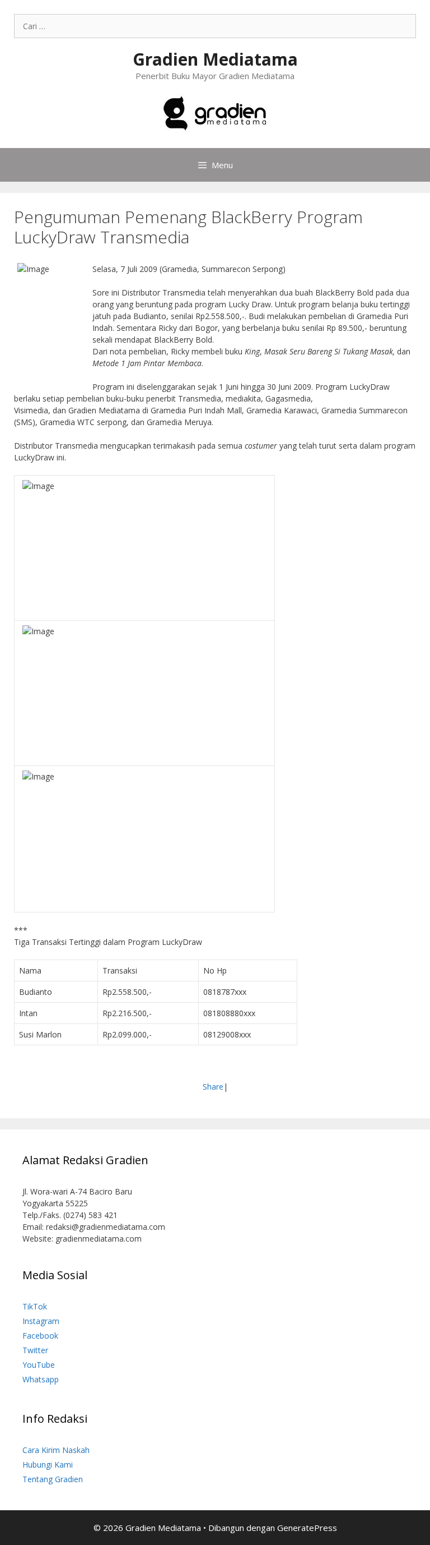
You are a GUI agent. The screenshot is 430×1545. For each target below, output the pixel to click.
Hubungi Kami (47, 1464)
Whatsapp (40, 1379)
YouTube (38, 1364)
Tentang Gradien (52, 1479)
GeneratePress (307, 1527)
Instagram (40, 1321)
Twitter (35, 1350)
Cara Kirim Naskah (56, 1450)
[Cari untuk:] (215, 26)
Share (213, 1086)
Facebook (40, 1335)
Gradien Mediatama (215, 59)
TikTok (34, 1306)
